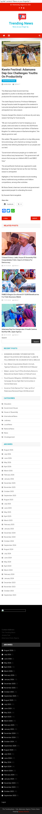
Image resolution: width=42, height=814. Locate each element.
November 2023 (9, 587)
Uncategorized (9, 437)
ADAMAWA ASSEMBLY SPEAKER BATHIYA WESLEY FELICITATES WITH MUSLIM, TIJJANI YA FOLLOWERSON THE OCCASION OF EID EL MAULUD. (22, 357)
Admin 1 (17, 84)
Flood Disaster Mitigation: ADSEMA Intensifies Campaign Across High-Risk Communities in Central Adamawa (20, 381)
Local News (8, 424)
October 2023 (9, 591)
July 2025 (7, 504)
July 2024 (7, 553)
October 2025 (9, 491)
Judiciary (7, 420)
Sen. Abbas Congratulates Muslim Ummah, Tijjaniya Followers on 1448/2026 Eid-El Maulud (20, 365)
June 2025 (8, 508)
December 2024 (9, 533)
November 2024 (9, 537)
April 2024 (7, 566)
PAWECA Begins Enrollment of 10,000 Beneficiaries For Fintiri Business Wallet (20, 296)
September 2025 (10, 495)
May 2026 (7, 462)
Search (4, 338)
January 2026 (9, 479)
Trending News (21, 23)
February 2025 (9, 524)
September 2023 (10, 595)
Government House (9, 80)
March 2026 (8, 471)
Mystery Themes (23, 811)
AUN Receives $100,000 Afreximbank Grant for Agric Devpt (36, 218)
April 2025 (7, 516)
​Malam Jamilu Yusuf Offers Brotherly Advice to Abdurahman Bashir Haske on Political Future (21, 372)
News (6, 433)
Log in (4, 802)
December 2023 (9, 582)
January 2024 (9, 578)
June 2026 (8, 458)
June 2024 (8, 558)
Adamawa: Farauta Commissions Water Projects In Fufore (8, 218)
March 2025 (8, 520)
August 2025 (8, 500)
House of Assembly (11, 412)
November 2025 (9, 487)
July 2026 (7, 454)
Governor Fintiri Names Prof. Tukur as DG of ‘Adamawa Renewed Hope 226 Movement (19, 389)
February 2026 (9, 475)
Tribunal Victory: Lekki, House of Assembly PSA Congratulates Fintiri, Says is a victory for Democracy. (19, 260)
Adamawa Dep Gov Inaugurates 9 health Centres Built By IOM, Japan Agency (19, 330)
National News (9, 429)
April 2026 (7, 466)
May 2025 (7, 512)
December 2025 (9, 483)
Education (7, 404)
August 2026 (8, 450)
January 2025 (9, 529)
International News (10, 416)
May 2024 (7, 562)
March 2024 (8, 570)
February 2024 (9, 574)
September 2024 (10, 545)
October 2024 (9, 541)
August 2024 (8, 549)
